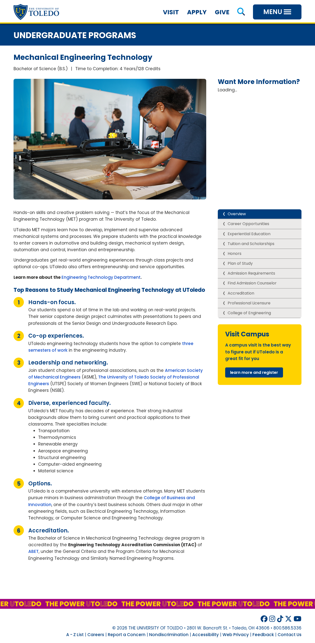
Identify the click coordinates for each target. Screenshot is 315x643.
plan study (241, 263)
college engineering (249, 313)
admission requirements (251, 273)
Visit (171, 12)
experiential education (249, 234)
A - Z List (75, 635)
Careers (95, 635)
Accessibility (205, 635)
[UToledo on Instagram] (272, 619)
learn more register (254, 372)
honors (234, 253)
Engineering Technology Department (101, 277)
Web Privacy (235, 635)
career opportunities (248, 224)
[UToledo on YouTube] (297, 619)
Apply (197, 12)
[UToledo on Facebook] (264, 619)
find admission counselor (252, 283)
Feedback (263, 635)
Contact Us (289, 635)
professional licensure (249, 303)
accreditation (241, 293)
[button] (241, 12)
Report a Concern (126, 635)
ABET (33, 551)
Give (222, 12)
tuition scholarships (251, 244)
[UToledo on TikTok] (280, 619)
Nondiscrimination (169, 635)
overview (237, 214)
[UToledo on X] (288, 619)
